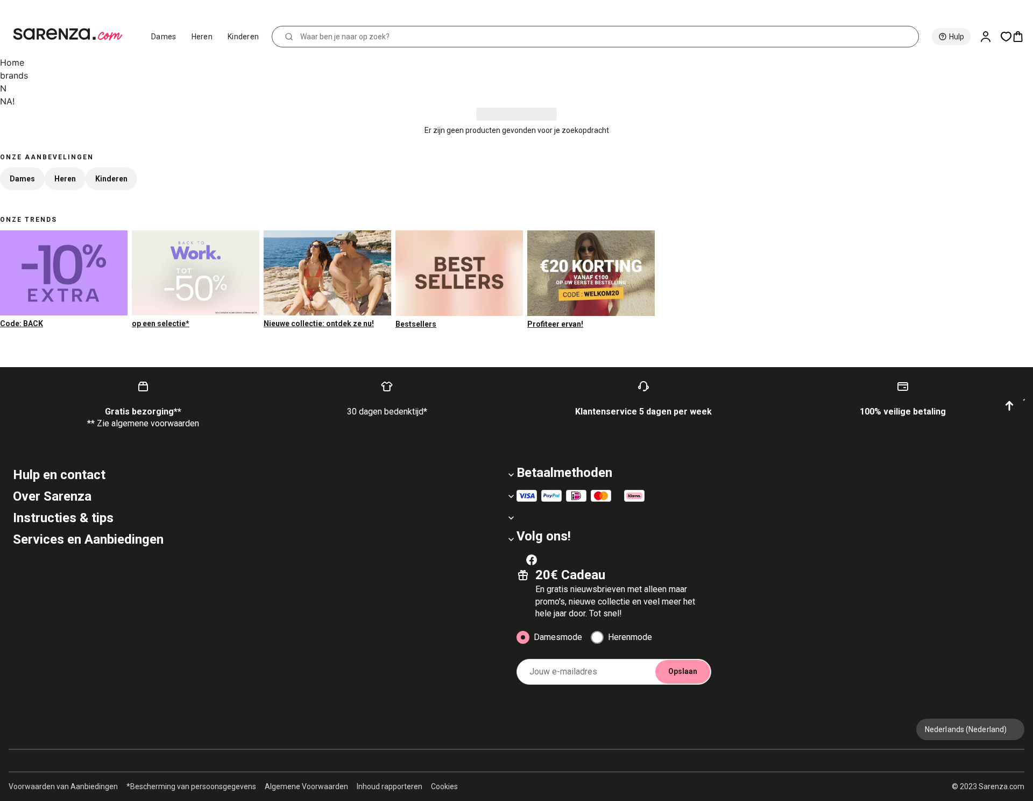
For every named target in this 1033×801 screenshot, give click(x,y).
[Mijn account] (990, 37)
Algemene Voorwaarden (306, 786)
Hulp (956, 36)
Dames (163, 36)
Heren (202, 36)
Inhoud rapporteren (389, 786)
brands (14, 75)
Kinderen (243, 36)
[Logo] (72, 34)
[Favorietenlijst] (1006, 37)
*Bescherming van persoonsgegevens (191, 786)
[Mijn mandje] (1022, 37)
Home (12, 62)
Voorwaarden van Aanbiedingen (63, 786)
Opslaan (682, 671)
